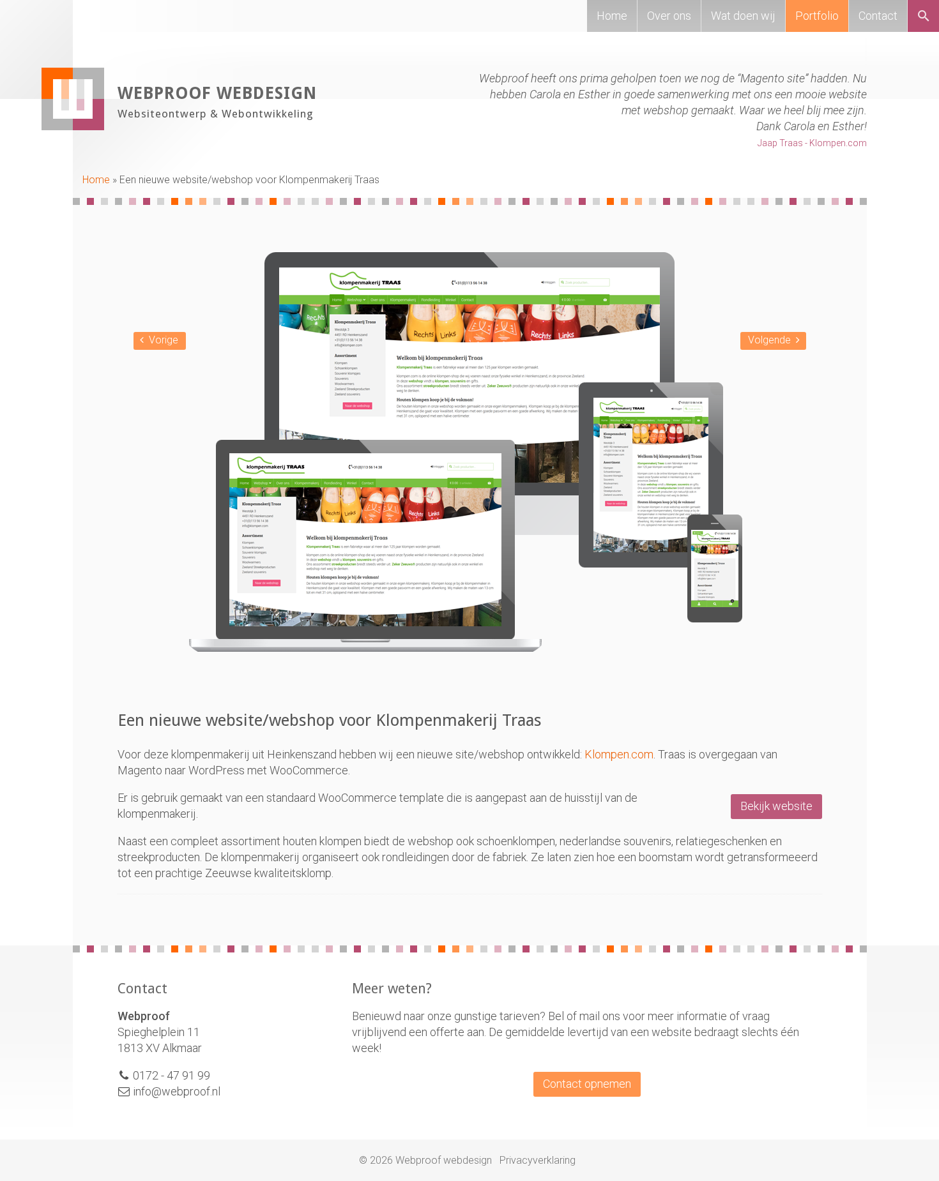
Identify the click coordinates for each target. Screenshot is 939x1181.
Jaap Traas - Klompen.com (812, 143)
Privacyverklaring (538, 1160)
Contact (878, 15)
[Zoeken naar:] (927, 17)
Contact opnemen (587, 1083)
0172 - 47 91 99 (171, 1075)
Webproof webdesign (217, 93)
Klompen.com (618, 754)
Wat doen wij (743, 15)
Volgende (769, 340)
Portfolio (817, 15)
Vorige (163, 340)
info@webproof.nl (175, 1091)
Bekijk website (776, 806)
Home (612, 15)
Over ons (669, 15)
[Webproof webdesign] (73, 126)
